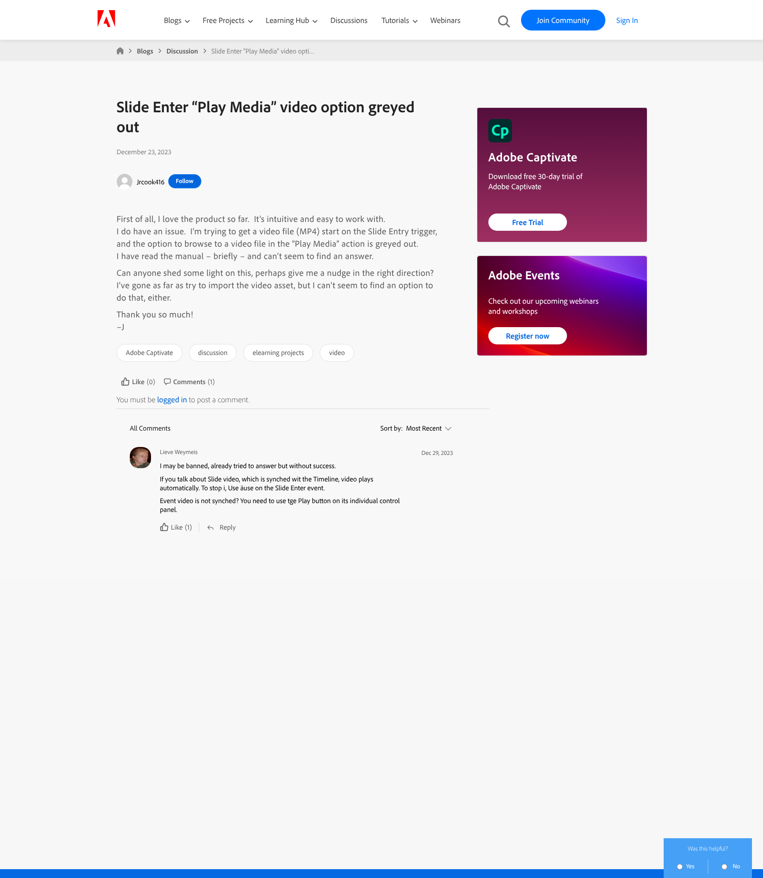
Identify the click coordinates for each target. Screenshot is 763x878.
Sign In (627, 20)
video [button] (337, 352)
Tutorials (396, 20)
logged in (172, 399)
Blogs (172, 20)
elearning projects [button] (278, 352)
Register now (528, 336)
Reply (228, 527)
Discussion (182, 50)
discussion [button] (213, 352)
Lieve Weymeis (179, 452)
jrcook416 (151, 181)
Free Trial (528, 222)
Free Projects (224, 20)
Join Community (563, 20)
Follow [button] (184, 181)
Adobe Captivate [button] (149, 352)
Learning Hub (288, 20)
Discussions (348, 20)
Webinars (446, 20)
